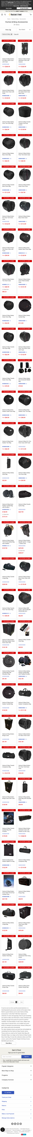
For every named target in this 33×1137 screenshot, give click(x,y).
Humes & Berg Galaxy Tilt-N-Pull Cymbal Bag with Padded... (8, 542)
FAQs (3, 1109)
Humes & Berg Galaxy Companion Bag (24, 860)
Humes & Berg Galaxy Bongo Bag (24, 892)
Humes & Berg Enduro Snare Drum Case (24, 185)
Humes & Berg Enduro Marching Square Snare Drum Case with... (8, 641)
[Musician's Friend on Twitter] (15, 1123)
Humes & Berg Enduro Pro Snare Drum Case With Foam (24, 92)
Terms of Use (16, 5)
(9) (10, 320)
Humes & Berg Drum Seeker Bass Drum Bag (24, 248)
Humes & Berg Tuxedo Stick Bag (24, 640)
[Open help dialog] (2, 1129)
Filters (7, 29)
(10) (10, 415)
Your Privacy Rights (26, 1130)
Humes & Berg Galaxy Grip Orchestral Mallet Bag (24, 380)
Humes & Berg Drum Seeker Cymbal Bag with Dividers (7, 505)
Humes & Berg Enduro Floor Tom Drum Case (24, 154)
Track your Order (6, 1097)
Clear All (16, 34)
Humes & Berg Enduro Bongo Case (8, 734)
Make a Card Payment (8, 1114)
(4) (26, 158)
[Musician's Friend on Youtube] (17, 1123)
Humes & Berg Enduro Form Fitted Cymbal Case (24, 280)
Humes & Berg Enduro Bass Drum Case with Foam (24, 578)
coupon (22, 11)
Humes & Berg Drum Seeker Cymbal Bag (7, 703)
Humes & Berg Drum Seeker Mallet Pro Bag (8, 860)
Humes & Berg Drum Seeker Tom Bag (7, 442)
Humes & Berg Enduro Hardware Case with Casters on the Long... (24, 830)
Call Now (8, 1092)
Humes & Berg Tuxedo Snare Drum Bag (8, 379)
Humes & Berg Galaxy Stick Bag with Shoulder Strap (24, 798)
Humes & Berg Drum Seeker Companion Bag (24, 703)
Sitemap (16, 1131)
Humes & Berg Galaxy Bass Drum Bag (8, 154)
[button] (30, 14)
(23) (10, 158)
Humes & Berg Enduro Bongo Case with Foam (8, 797)
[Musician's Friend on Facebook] (12, 1123)
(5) (10, 446)
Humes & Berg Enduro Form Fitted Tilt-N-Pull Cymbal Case (8, 893)
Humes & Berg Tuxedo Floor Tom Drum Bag (8, 608)
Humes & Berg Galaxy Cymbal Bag (24, 316)
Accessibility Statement (24, 1131)
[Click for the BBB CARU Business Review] (23, 1134)
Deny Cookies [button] (9, 8)
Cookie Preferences (24, 5)
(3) (26, 95)
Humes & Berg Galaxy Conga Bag (8, 923)
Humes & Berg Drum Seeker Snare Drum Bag (8, 410)
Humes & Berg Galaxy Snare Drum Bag (8, 316)
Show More (9, 1043)
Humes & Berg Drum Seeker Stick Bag (7, 954)
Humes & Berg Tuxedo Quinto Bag (24, 504)
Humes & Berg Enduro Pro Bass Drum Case (24, 734)
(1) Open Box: (5, 289)
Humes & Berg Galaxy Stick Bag (8, 473)
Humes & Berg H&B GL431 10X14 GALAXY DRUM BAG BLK (24, 609)
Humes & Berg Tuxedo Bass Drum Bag (8, 185)
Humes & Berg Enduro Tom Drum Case (8, 279)
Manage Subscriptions (8, 1118)
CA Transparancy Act (8, 1131)
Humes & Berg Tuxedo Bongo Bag (8, 986)
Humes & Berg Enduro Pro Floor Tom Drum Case (8, 217)
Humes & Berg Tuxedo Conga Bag (8, 577)
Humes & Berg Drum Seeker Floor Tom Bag (24, 410)
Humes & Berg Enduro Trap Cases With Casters (24, 924)
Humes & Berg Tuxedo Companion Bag (8, 766)
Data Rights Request (24, 1128)
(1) (26, 127)
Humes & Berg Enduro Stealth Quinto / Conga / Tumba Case (24, 542)
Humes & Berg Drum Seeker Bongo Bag (23, 986)
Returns (4, 1105)
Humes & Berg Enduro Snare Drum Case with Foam (8, 92)
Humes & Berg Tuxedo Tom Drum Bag (8, 347)
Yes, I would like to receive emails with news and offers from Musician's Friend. (16, 1061)
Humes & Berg (15, 19)
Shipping (4, 1101)
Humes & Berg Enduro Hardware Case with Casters (24, 60)
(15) (10, 127)
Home (8, 19)
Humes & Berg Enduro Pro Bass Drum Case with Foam (8, 60)
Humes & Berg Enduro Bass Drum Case (24, 216)
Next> (21, 1002)
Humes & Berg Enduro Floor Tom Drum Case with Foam (24, 348)
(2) (10, 95)
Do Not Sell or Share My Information (11, 1128)
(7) (10, 509)
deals (17, 11)
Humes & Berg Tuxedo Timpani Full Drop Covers (24, 123)
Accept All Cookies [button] (24, 8)
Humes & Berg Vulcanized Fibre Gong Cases (24, 955)
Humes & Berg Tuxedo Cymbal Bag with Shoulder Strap (8, 672)
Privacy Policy (11, 2)
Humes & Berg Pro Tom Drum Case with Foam (24, 442)
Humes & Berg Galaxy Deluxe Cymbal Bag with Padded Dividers (24, 672)
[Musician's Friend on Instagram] (20, 1123)
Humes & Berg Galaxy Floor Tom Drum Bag (8, 122)
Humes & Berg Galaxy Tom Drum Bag (24, 473)
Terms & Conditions (16, 1130)
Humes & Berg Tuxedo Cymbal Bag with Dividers (8, 830)
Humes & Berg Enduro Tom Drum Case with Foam (8, 249)
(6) (26, 676)
